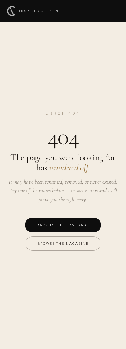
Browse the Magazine (63, 243)
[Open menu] (112, 11)
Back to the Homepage (63, 225)
